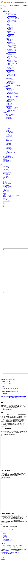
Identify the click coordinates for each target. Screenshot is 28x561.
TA (3, 178)
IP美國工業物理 (6, 190)
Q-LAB (4, 180)
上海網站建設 (9, 553)
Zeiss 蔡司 (5, 198)
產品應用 (5, 535)
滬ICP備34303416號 (9, 550)
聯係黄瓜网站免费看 (8, 540)
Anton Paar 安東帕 (7, 183)
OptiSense (5, 189)
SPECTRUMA (6, 177)
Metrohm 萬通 (6, 185)
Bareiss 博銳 (5, 173)
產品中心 (5, 533)
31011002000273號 (5, 552)
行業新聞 (5, 536)
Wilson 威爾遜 (6, 166)
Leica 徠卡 (5, 176)
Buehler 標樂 (6, 168)
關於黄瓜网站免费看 (8, 539)
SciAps (4, 202)
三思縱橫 (5, 199)
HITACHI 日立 (6, 201)
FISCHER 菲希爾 (7, 186)
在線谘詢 (3, 386)
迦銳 (4, 203)
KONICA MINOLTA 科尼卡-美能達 (11, 195)
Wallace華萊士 (6, 182)
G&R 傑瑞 (5, 169)
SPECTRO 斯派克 (7, 172)
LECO (4, 181)
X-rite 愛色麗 (6, 187)
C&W (4, 193)
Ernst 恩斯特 (6, 170)
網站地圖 (12, 552)
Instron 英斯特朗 (6, 174)
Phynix (4, 194)
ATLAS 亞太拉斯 (7, 196)
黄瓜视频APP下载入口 (8, 538)
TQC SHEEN (6, 191)
